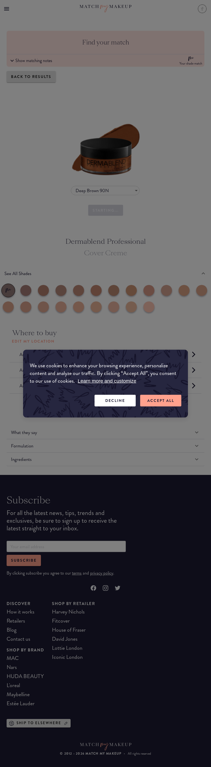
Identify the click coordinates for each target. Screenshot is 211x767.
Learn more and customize (107, 381)
